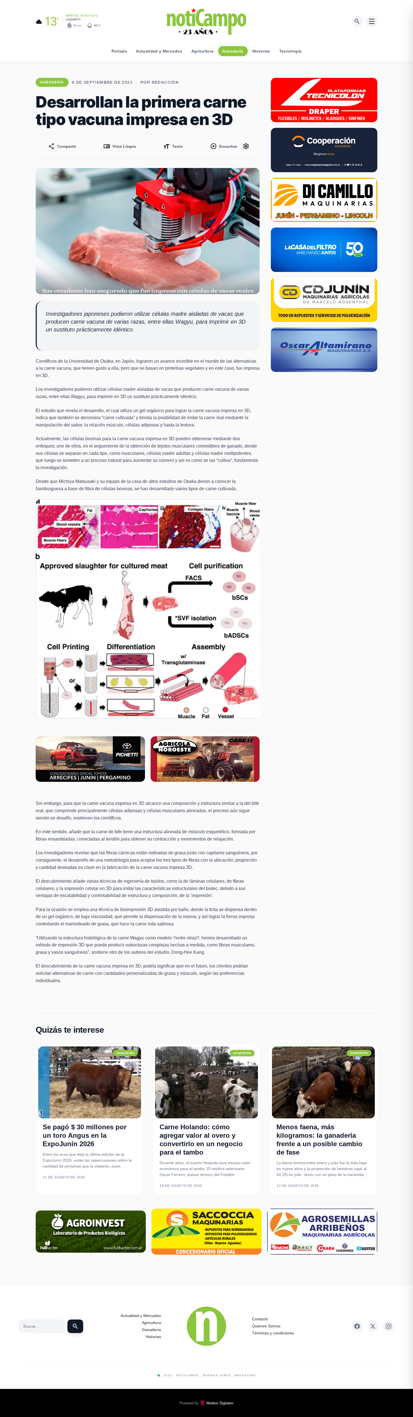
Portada (119, 51)
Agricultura (202, 51)
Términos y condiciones (273, 1333)
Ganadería (233, 51)
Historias (261, 51)
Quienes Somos (266, 1326)
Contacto (260, 1319)
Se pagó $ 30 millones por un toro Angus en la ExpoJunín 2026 (84, 1135)
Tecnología (290, 51)
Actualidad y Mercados (159, 51)
